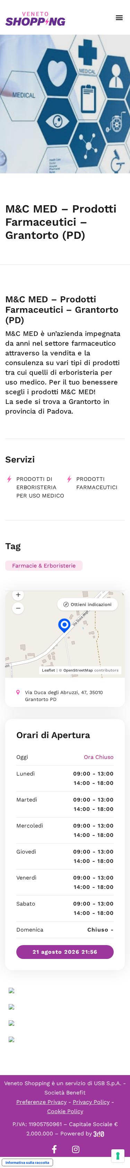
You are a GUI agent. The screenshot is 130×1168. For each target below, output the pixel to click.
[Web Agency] (99, 1133)
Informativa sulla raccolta (27, 1162)
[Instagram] (76, 1149)
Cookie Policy (65, 1111)
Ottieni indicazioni (91, 604)
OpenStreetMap (78, 670)
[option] (65, 104)
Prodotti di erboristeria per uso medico (40, 487)
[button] (119, 17)
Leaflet (48, 670)
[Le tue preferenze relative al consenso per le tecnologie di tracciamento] (117, 1155)
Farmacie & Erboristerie (44, 565)
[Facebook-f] (54, 1149)
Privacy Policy (91, 1102)
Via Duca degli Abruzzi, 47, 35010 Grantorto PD (64, 696)
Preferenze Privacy (41, 1102)
